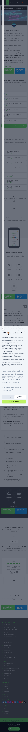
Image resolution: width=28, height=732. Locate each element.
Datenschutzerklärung (7, 365)
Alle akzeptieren (14, 401)
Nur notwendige (8, 397)
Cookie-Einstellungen (20, 397)
